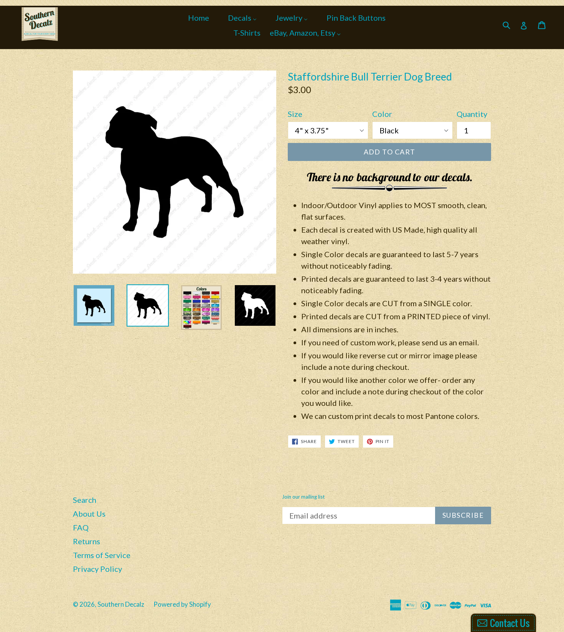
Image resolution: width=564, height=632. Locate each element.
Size (295, 113)
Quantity (472, 113)
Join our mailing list (303, 497)
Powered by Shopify (182, 604)
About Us (89, 513)
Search (84, 499)
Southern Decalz (120, 604)
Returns (86, 541)
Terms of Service (101, 555)
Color (382, 113)
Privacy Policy (97, 568)
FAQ (81, 527)
